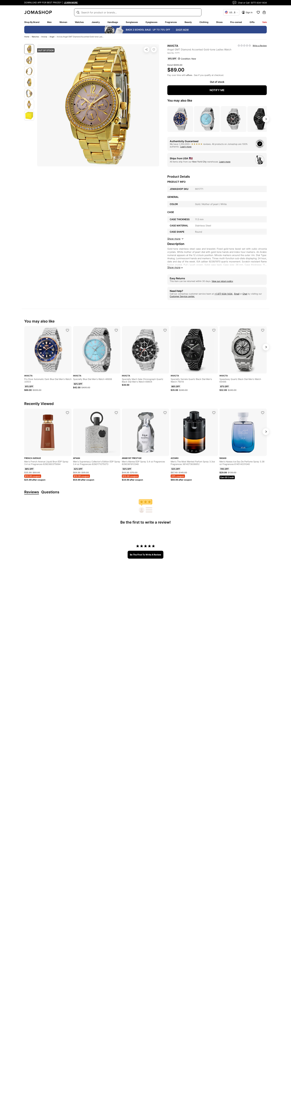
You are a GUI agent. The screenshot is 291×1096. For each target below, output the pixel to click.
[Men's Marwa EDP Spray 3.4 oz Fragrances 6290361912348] (165, 413)
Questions (50, 492)
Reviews (31, 492)
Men (49, 22)
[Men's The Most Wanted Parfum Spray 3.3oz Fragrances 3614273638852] (214, 413)
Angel (52, 37)
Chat (244, 293)
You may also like (179, 100)
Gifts (252, 22)
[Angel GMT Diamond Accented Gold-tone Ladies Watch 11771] (154, 49)
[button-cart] (264, 12)
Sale (264, 22)
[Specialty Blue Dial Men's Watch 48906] (116, 330)
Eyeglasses (151, 22)
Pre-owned (236, 22)
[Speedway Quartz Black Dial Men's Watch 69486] (263, 330)
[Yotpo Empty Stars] (244, 45)
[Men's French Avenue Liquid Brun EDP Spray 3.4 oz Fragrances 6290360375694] (67, 413)
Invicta (44, 37)
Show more (173, 267)
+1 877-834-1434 (223, 293)
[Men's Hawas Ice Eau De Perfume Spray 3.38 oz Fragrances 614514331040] (263, 413)
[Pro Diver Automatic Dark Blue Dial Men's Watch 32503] (67, 330)
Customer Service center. (182, 296)
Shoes (219, 22)
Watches (79, 22)
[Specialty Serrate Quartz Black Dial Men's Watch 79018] (214, 330)
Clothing (203, 22)
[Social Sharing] (146, 49)
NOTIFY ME (217, 90)
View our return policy (222, 281)
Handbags (112, 22)
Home (26, 37)
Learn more (185, 146)
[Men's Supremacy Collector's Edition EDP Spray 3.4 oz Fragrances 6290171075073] (116, 413)
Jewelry (96, 22)
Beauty (188, 22)
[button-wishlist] (258, 12)
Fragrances (171, 22)
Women (63, 22)
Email (236, 293)
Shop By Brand (31, 22)
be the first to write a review (145, 554)
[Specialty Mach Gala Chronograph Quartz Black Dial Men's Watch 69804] (165, 330)
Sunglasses (132, 22)
